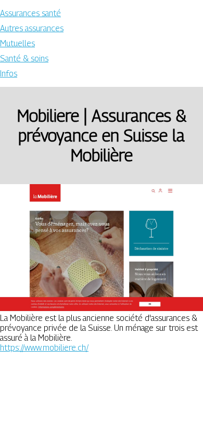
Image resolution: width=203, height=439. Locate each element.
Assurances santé (30, 13)
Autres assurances (32, 28)
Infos (8, 74)
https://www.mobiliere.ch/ (44, 348)
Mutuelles (17, 43)
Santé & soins (24, 58)
